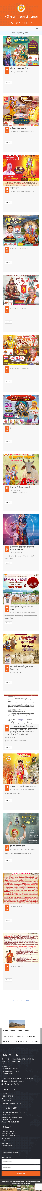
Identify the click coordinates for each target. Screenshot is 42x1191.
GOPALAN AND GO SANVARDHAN (13, 1112)
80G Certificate (6, 1143)
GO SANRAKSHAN (8, 1115)
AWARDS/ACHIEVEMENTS (10, 1122)
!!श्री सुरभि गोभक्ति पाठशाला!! (20, 487)
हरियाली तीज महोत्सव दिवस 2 (20, 68)
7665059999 (17, 1078)
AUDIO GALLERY (8, 1036)
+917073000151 (22, 23)
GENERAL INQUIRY (22, 1041)
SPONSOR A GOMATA (9, 1133)
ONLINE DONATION (8, 1131)
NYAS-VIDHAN (6, 1098)
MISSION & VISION (8, 1096)
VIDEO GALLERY (23, 1031)
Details (8, 83)
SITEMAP (35, 1041)
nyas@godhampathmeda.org (14, 1081)
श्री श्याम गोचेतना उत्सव (18, 128)
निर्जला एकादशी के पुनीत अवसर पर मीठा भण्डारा (23, 608)
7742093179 (8, 1078)
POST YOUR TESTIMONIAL (26, 1036)
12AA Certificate (7, 1145)
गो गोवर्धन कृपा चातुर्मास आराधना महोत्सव (23, 786)
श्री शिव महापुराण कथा (17, 846)
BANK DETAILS (7, 1141)
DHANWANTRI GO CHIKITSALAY (12, 1117)
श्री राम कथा (14, 188)
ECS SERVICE (6, 1138)
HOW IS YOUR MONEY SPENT (12, 1103)
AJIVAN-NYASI (6, 1101)
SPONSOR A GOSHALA (9, 1136)
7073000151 (29, 1078)
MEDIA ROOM (7, 1041)
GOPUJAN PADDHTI (8, 1119)
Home (14, 33)
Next (27, 1001)
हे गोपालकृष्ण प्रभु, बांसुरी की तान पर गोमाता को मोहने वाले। (22, 548)
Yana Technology (25, 1183)
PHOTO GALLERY (9, 1031)
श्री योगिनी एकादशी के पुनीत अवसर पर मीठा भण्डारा (22, 668)
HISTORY (5, 1093)
